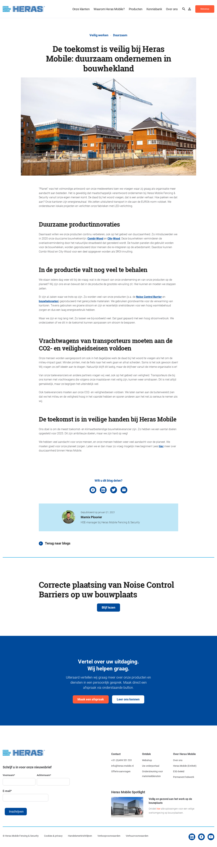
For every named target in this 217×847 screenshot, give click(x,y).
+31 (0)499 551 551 (121, 760)
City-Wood (113, 238)
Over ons (172, 9)
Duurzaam (120, 35)
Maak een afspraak (90, 699)
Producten (135, 9)
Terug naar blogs (57, 543)
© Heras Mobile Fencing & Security (21, 835)
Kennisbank (154, 9)
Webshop (147, 760)
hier (161, 446)
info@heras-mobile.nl (122, 765)
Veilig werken (99, 35)
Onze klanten (81, 9)
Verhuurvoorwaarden (137, 835)
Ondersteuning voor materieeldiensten (152, 774)
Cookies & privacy (53, 835)
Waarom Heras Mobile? (109, 9)
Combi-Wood (95, 238)
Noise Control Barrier (149, 296)
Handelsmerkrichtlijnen (80, 835)
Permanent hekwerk (183, 777)
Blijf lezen (108, 607)
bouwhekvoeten (48, 301)
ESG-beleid (178, 771)
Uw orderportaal (150, 765)
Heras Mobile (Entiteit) (184, 765)
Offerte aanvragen (121, 771)
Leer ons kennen (128, 699)
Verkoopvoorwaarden (108, 835)
